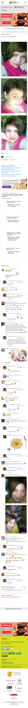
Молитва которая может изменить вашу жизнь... (11, 170)
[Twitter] (2, 649)
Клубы (22, 641)
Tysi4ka (6, 287)
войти (4, 597)
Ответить (7, 278)
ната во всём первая (8, 156)
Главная (2, 31)
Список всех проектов (14, 704)
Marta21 (6, 397)
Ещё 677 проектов (6, 198)
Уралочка (7, 419)
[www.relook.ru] (14, 696)
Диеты (7, 641)
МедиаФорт (4, 660)
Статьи (10, 641)
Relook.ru (14, 697)
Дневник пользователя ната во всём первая (18, 31)
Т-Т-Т (6, 269)
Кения (6, 322)
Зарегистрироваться (7, 595)
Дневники (7, 31)
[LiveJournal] (5, 649)
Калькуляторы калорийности (20, 7)
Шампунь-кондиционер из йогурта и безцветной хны (12, 174)
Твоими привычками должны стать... (8, 175)
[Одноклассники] (9, 649)
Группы (19, 641)
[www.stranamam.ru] (10, 681)
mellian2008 (7, 380)
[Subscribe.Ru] (12, 649)
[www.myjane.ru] (9, 689)
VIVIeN (6, 552)
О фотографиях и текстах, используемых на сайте (11, 666)
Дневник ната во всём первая (8, 165)
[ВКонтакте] (7, 649)
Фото (2, 643)
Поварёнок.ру (19, 683)
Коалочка (7, 573)
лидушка (7, 302)
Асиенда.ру (18, 690)
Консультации (7, 643)
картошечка (7, 348)
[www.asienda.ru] (18, 689)
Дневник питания (8, 7)
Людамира (7, 461)
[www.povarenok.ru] (19, 681)
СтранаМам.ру (11, 683)
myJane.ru (9, 690)
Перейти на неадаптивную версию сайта (14, 28)
